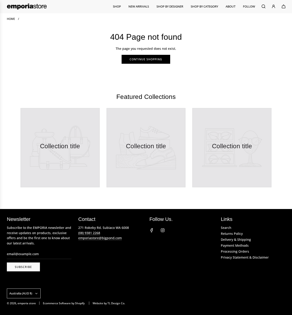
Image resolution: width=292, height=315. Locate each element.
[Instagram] (163, 230)
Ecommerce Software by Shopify (64, 303)
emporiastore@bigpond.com (100, 238)
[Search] (263, 6)
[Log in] (274, 6)
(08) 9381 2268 (89, 233)
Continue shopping (146, 59)
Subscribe (23, 267)
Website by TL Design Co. (109, 303)
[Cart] (284, 6)
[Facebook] (152, 230)
